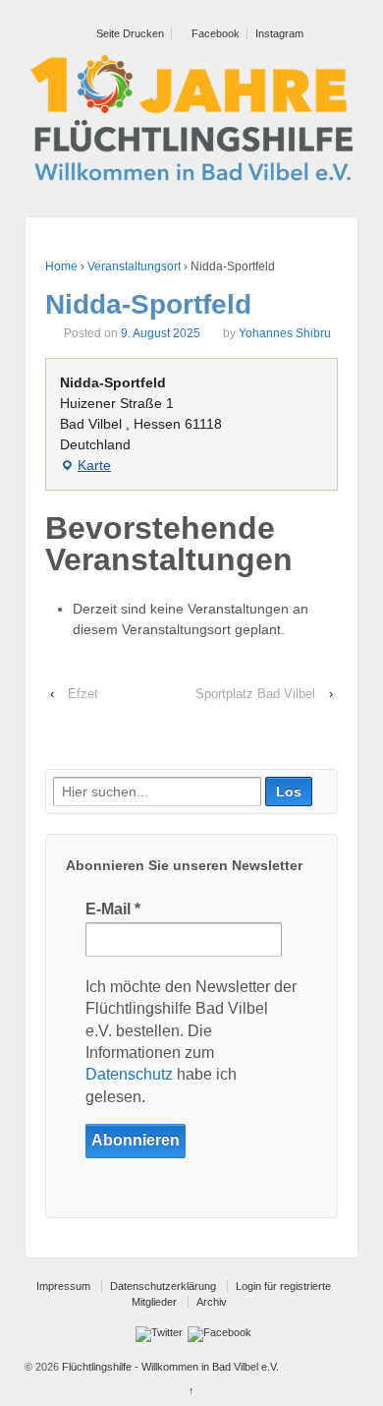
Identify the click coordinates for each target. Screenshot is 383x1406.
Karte (85, 466)
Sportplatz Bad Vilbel (255, 693)
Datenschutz (129, 1074)
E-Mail (112, 909)
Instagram (279, 33)
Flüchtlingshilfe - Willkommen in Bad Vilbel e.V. (169, 1367)
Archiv (211, 1302)
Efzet (83, 693)
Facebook (214, 33)
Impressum (63, 1286)
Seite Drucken (128, 33)
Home (61, 266)
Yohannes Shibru (285, 333)
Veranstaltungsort (134, 266)
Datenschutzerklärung (163, 1286)
